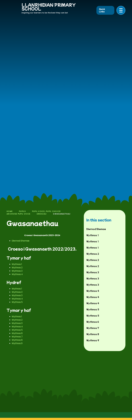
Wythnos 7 (17, 336)
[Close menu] (120, 10)
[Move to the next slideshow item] (117, 189)
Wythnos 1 (17, 264)
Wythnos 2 (17, 267)
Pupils (22, 211)
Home (10, 211)
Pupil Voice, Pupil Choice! (46, 211)
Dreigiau (42, 214)
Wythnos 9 (17, 343)
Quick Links (102, 10)
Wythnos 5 (17, 302)
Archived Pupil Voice (18, 214)
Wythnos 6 (17, 333)
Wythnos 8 (17, 339)
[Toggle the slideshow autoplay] (124, 189)
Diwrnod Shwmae (20, 240)
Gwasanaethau (61, 214)
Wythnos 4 (17, 274)
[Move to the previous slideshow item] (110, 189)
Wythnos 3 (17, 270)
